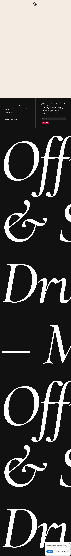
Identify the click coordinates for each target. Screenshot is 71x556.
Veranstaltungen (31, 45)
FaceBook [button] (13, 117)
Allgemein (9, 45)
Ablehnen (57, 551)
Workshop (49, 82)
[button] (69, 543)
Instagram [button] (7, 117)
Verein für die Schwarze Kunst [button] (12, 119)
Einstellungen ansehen (65, 551)
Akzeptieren (50, 551)
